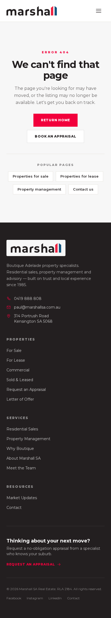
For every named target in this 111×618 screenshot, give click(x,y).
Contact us (83, 189)
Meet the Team (21, 468)
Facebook (13, 598)
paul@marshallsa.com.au (37, 307)
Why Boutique (20, 448)
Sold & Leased (19, 379)
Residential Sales (22, 429)
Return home (55, 120)
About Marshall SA (23, 458)
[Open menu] (99, 11)
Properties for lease (79, 176)
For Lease (15, 360)
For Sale (14, 350)
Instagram (35, 598)
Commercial (17, 370)
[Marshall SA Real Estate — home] (31, 11)
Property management (39, 189)
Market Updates (21, 497)
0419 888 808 (27, 298)
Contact (14, 507)
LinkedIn (55, 598)
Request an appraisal (30, 564)
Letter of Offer (20, 399)
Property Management (28, 438)
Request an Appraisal (26, 389)
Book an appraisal (55, 136)
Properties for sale (30, 176)
